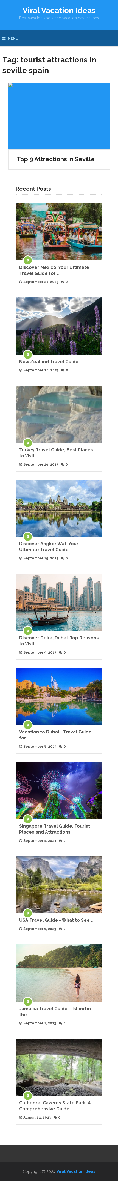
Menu (13, 38)
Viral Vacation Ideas (59, 10)
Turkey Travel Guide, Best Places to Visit (56, 452)
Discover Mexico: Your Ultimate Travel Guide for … (54, 270)
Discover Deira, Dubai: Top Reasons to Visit (59, 640)
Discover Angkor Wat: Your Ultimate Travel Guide (48, 546)
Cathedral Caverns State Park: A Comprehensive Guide (55, 1105)
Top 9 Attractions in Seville (56, 159)
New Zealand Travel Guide (48, 361)
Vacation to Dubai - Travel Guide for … (55, 735)
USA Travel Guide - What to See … (56, 920)
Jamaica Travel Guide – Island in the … (55, 1011)
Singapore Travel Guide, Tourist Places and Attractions (54, 829)
